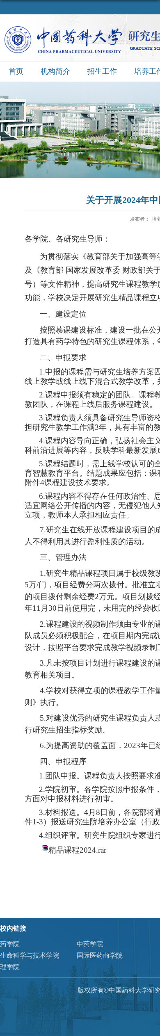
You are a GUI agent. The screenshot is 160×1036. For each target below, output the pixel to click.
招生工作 (102, 71)
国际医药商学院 (100, 955)
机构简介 (55, 71)
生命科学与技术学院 (29, 955)
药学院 (10, 943)
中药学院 (90, 943)
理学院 (10, 966)
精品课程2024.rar (77, 850)
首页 (16, 71)
